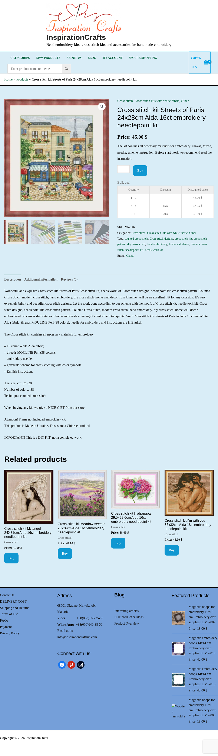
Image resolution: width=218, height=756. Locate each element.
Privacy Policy (10, 633)
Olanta (130, 255)
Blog (92, 57)
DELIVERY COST (13, 601)
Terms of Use (9, 614)
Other (185, 101)
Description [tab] (12, 279)
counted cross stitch (136, 238)
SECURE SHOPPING (143, 57)
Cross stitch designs (161, 238)
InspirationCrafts (76, 37)
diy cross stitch (136, 244)
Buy (140, 170)
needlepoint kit (134, 250)
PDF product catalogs (128, 617)
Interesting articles (126, 611)
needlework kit (154, 250)
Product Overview (126, 623)
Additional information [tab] (40, 279)
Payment (6, 627)
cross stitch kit (183, 238)
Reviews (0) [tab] (69, 279)
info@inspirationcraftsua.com (77, 637)
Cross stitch (125, 101)
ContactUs (7, 595)
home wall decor (179, 244)
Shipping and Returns (14, 608)
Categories (20, 57)
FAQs (4, 620)
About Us (74, 57)
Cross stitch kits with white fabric (157, 101)
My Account (112, 57)
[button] (102, 106)
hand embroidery (157, 244)
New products (48, 57)
